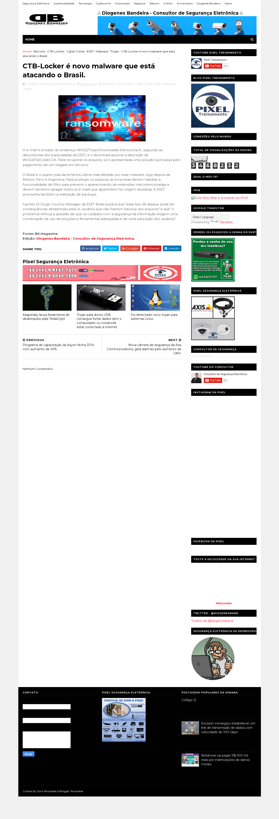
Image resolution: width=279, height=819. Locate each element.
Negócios (139, 3)
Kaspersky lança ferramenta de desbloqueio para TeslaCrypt (46, 317)
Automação (122, 3)
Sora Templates (46, 791)
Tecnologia (85, 3)
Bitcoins (39, 51)
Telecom (154, 3)
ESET (90, 51)
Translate (226, 222)
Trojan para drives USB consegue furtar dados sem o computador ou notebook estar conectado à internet (99, 321)
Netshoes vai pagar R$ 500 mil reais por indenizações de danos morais (225, 759)
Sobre (228, 3)
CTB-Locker (55, 51)
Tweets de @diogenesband (212, 621)
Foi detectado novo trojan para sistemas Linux (154, 317)
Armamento (185, 3)
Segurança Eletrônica (36, 3)
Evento (168, 3)
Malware (102, 51)
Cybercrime (103, 3)
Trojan (114, 51)
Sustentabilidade (64, 3)
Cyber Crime (75, 51)
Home (30, 39)
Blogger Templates (71, 791)
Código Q (189, 700)
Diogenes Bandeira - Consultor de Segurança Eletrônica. (85, 238)
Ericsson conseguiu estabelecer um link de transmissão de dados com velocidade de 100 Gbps (228, 727)
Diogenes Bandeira (208, 3)
